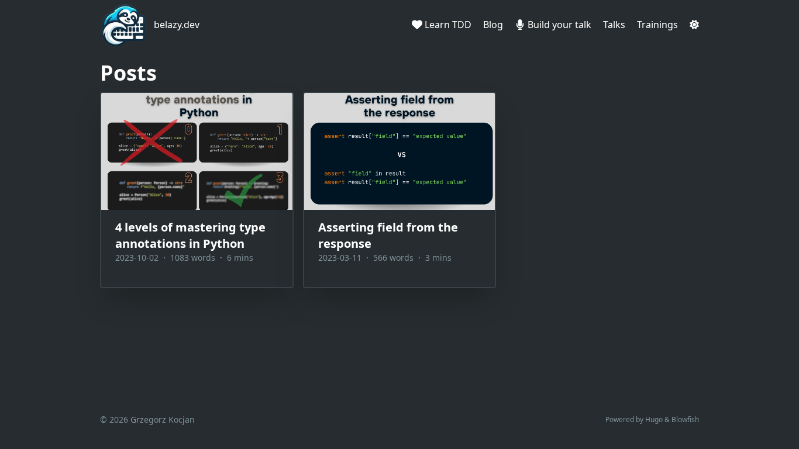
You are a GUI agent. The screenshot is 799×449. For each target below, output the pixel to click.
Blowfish (685, 419)
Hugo (654, 419)
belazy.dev (176, 24)
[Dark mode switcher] (694, 24)
